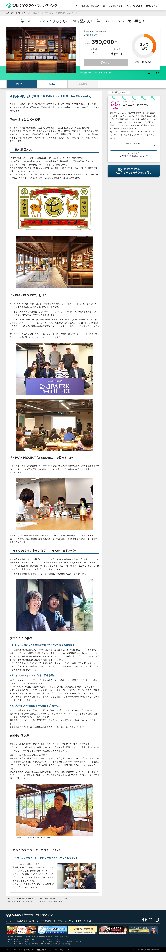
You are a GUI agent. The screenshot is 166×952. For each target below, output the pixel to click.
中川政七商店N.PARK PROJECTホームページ (134, 154)
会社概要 (27, 950)
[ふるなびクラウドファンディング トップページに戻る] (32, 5)
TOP (75, 6)
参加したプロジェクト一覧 (93, 6)
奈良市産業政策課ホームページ (133, 144)
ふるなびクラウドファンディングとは (125, 6)
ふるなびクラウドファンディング (18, 13)
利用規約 (40, 950)
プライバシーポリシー (58, 950)
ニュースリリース (13, 950)
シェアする (155, 72)
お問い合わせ (152, 6)
